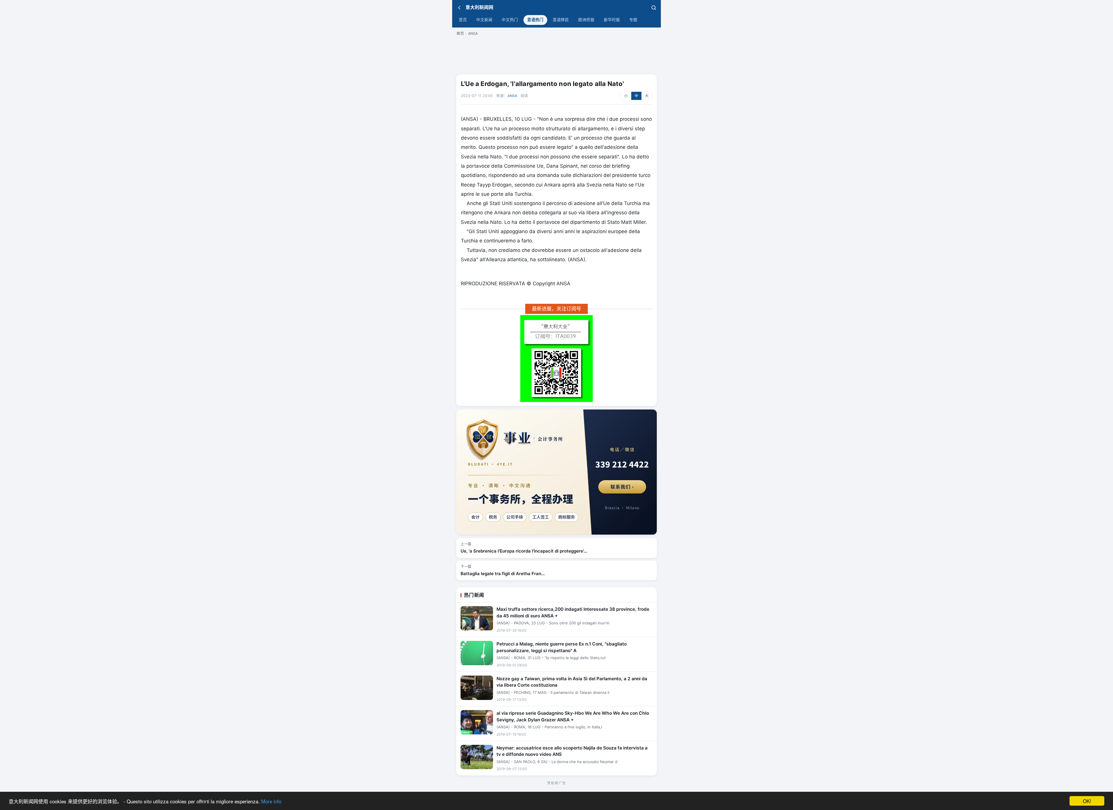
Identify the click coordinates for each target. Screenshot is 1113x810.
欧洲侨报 (586, 19)
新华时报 (612, 19)
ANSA (473, 33)
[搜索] (653, 7)
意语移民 (561, 19)
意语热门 (535, 19)
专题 (633, 19)
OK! (1087, 800)
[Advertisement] (556, 54)
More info (271, 801)
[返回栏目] (459, 7)
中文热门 (510, 19)
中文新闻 (484, 19)
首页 (463, 19)
